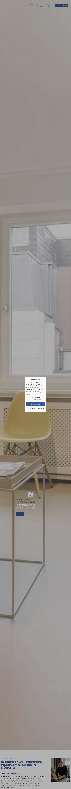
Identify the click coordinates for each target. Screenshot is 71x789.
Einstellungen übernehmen (35, 408)
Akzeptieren (35, 404)
